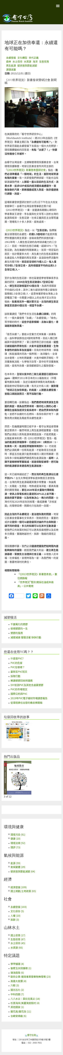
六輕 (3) (15, 985)
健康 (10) (15, 838)
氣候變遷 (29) (18, 867)
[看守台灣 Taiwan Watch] (18, 21)
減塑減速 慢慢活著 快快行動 (26, 637)
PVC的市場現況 (19, 689)
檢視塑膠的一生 (19, 628)
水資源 (27, 61)
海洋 (35, 61)
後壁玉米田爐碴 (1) (21, 968)
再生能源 (11, 65)
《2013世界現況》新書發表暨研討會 (26, 170)
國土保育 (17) (18, 935)
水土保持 (17, 61)
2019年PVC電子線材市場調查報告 (29, 698)
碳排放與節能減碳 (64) (23, 871)
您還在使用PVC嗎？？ (18, 652)
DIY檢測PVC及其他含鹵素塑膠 (27, 685)
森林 (8, 61)
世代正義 (34, 57)
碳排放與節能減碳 (27, 65)
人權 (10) (15, 915)
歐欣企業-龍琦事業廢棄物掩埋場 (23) (31, 976)
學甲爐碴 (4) (17, 964)
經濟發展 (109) (19, 887)
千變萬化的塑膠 (19, 624)
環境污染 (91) (18, 834)
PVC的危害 (16, 663)
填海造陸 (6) (17, 972)
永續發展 (11, 57)
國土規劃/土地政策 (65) (23, 891)
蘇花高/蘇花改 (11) (21, 1011)
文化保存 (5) (17, 911)
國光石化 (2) (17, 990)
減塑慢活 (10, 617)
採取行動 (15, 676)
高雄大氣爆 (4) (18, 981)
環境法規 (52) (18, 843)
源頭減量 (11, 69)
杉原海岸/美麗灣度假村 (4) (25, 1003)
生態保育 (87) (18, 939)
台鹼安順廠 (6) (18, 1016)
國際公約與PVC (19, 694)
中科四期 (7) (17, 994)
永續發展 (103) (19, 907)
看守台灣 (31, 1035)
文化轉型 (22, 57)
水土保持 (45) (18, 943)
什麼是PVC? (17, 658)
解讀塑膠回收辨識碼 (22, 680)
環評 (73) (15, 847)
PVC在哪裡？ (18, 667)
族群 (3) (15, 919)
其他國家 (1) (17, 1007)
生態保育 (44, 61)
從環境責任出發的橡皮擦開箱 (26, 702)
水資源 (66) (17, 947)
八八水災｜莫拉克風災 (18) (25, 998)
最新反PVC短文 (19, 671)
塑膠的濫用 (17, 633)
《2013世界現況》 (15, 230)
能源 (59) (15, 863)
